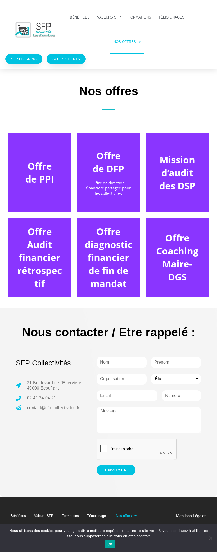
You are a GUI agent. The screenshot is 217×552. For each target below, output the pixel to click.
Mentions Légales (191, 516)
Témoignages (171, 17)
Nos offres (125, 42)
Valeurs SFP (109, 17)
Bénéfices (80, 17)
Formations (139, 17)
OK (109, 544)
